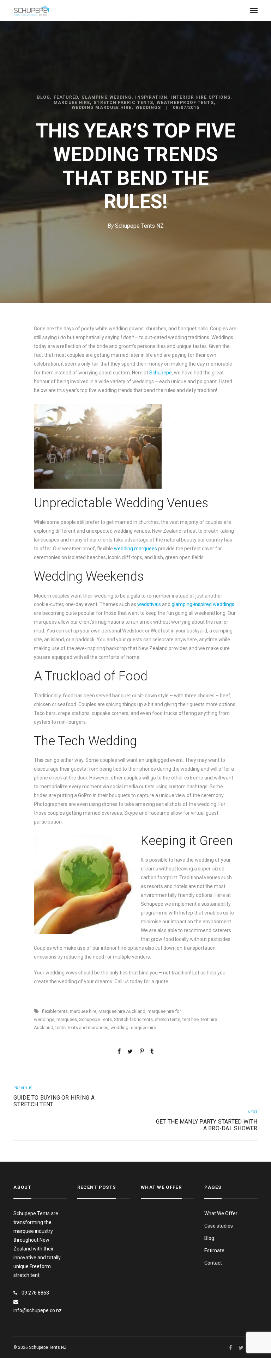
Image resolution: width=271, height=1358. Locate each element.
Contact (213, 1263)
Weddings (148, 107)
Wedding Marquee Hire (102, 107)
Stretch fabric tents (133, 1019)
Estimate (214, 1250)
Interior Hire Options (201, 97)
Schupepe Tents (95, 1019)
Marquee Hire (72, 102)
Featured (66, 97)
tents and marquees (88, 1027)
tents (60, 1027)
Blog (43, 97)
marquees (66, 1019)
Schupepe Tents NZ (139, 225)
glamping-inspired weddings (202, 604)
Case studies (218, 1226)
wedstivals (149, 604)
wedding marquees (135, 548)
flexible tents (55, 1011)
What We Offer (220, 1213)
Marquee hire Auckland (121, 1011)
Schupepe (160, 372)
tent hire (190, 1019)
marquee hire (83, 1011)
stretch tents (167, 1019)
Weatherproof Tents (185, 102)
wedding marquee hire (133, 1027)
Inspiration (151, 97)
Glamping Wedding (107, 97)
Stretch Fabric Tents (123, 102)
